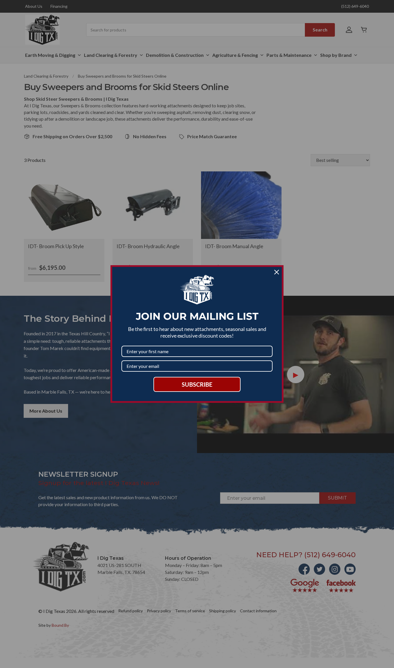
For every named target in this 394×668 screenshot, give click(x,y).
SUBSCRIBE (197, 384)
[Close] (277, 272)
